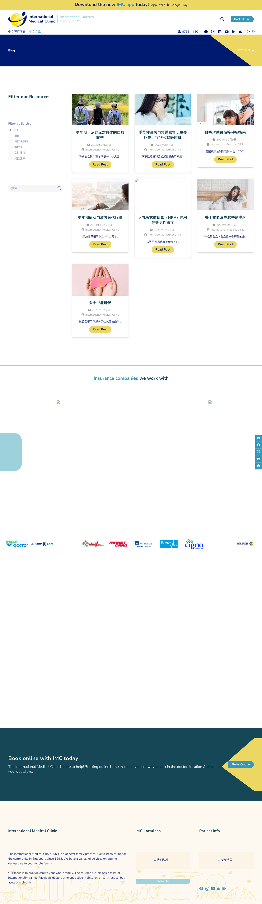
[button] (222, 19)
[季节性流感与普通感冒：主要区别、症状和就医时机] (163, 133)
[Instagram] (212, 31)
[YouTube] (226, 31)
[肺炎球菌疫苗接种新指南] (225, 130)
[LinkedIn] (219, 31)
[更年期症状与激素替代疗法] (100, 215)
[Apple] (240, 31)
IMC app (125, 4)
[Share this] (258, 445)
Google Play (178, 5)
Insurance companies (116, 378)
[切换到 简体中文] (248, 31)
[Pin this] (258, 465)
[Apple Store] (218, 889)
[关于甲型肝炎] (100, 300)
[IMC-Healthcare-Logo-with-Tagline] (51, 19)
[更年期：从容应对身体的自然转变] (100, 133)
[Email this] (258, 438)
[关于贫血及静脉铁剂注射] (225, 215)
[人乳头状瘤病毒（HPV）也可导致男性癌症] (163, 218)
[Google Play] (233, 31)
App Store (157, 5)
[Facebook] (206, 31)
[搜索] (59, 188)
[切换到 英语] (254, 31)
